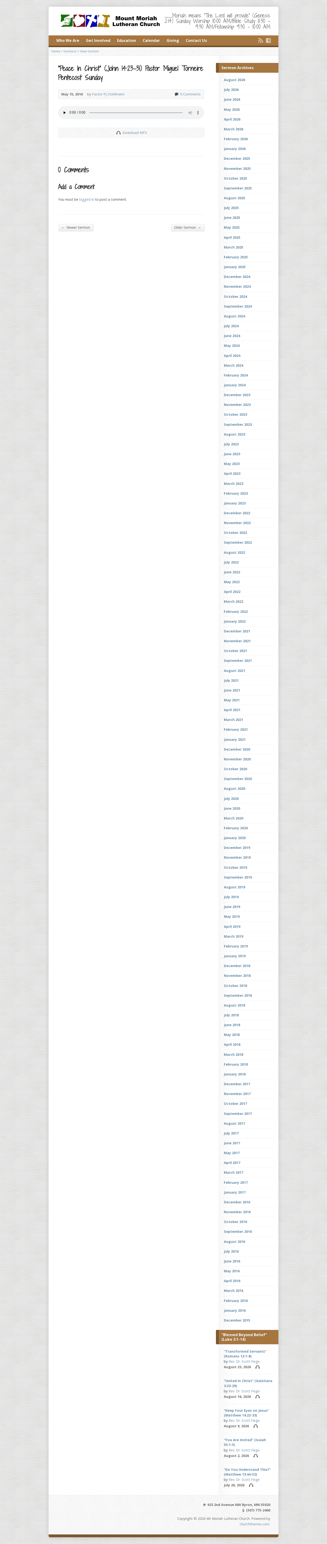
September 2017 (238, 1113)
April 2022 (232, 591)
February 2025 (236, 257)
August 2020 (234, 788)
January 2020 (235, 838)
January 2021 (235, 739)
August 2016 (234, 1241)
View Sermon (89, 51)
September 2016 (238, 1231)
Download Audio (118, 132)
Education (126, 40)
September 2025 (238, 188)
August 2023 (234, 434)
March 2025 (233, 247)
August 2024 (234, 316)
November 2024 (237, 286)
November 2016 (237, 1212)
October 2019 (235, 867)
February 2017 (236, 1182)
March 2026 (233, 129)
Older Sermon (187, 227)
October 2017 (235, 1103)
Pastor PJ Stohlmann (108, 94)
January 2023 (235, 503)
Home (55, 51)
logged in (86, 199)
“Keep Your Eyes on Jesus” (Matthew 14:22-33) (246, 1412)
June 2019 (232, 906)
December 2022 (237, 513)
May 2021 (232, 700)
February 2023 (236, 493)
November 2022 (237, 522)
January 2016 (235, 1310)
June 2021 (232, 690)
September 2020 (238, 778)
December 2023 (237, 395)
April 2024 (232, 355)
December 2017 (237, 1084)
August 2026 (234, 79)
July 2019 (231, 897)
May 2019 (232, 916)
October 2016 (235, 1221)
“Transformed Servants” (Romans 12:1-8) (245, 1353)
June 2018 (232, 1025)
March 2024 (233, 365)
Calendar (151, 40)
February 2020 (236, 828)
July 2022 (231, 562)
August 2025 (234, 198)
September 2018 (238, 995)
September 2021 (238, 660)
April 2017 (232, 1162)
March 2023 (233, 483)
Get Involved (98, 40)
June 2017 (232, 1143)
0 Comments (176, 94)
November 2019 (237, 857)
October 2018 (235, 985)
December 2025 (237, 158)
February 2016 (236, 1300)
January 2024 (235, 385)
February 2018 (236, 1064)
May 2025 (232, 227)
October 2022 (235, 532)
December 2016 (237, 1202)
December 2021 (237, 631)
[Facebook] (268, 40)
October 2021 (235, 650)
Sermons (70, 51)
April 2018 (232, 1044)
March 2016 (233, 1290)
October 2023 (235, 414)
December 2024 (237, 276)
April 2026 (232, 119)
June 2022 (232, 572)
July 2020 (231, 798)
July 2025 (231, 207)
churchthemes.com (255, 1524)
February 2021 (236, 729)
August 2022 (234, 552)
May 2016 (232, 1271)
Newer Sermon (75, 227)
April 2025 (232, 237)
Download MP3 (134, 132)
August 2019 (234, 887)
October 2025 (235, 178)
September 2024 (238, 306)
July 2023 (231, 444)
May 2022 (232, 582)
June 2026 (232, 99)
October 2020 (235, 769)
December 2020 (237, 749)
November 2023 (237, 404)
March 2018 (233, 1054)
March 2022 (233, 601)
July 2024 (231, 326)
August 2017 (234, 1123)
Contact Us (196, 40)
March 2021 (233, 719)
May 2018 (232, 1034)
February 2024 (236, 375)
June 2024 (232, 335)
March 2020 (233, 818)
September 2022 (238, 542)
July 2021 (231, 680)
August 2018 (234, 1005)
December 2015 (237, 1320)
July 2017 (231, 1133)
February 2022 (236, 611)
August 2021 (234, 670)
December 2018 (237, 965)
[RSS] (260, 40)
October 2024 (235, 296)
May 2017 (232, 1153)
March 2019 (233, 936)
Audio (257, 1367)
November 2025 (237, 168)
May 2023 (232, 463)
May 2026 (232, 109)
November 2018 (237, 975)
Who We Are (67, 40)
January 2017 (235, 1192)
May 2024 (232, 345)
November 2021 (237, 641)
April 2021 (232, 710)
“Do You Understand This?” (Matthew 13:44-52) (247, 1472)
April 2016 (232, 1280)
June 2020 (232, 808)
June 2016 (232, 1261)
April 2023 (232, 473)
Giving (173, 40)
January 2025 (235, 267)
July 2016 (231, 1251)
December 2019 (237, 847)
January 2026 (235, 148)
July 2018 (231, 1015)
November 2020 (237, 759)
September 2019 (238, 877)
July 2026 (231, 89)
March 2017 (233, 1172)
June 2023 (232, 454)
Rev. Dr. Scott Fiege (244, 1361)
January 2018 (235, 1074)
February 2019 (236, 946)
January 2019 (235, 956)
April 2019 (232, 926)
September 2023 (238, 424)
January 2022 (235, 621)
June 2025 (232, 217)
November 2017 (237, 1093)
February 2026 (236, 139)
